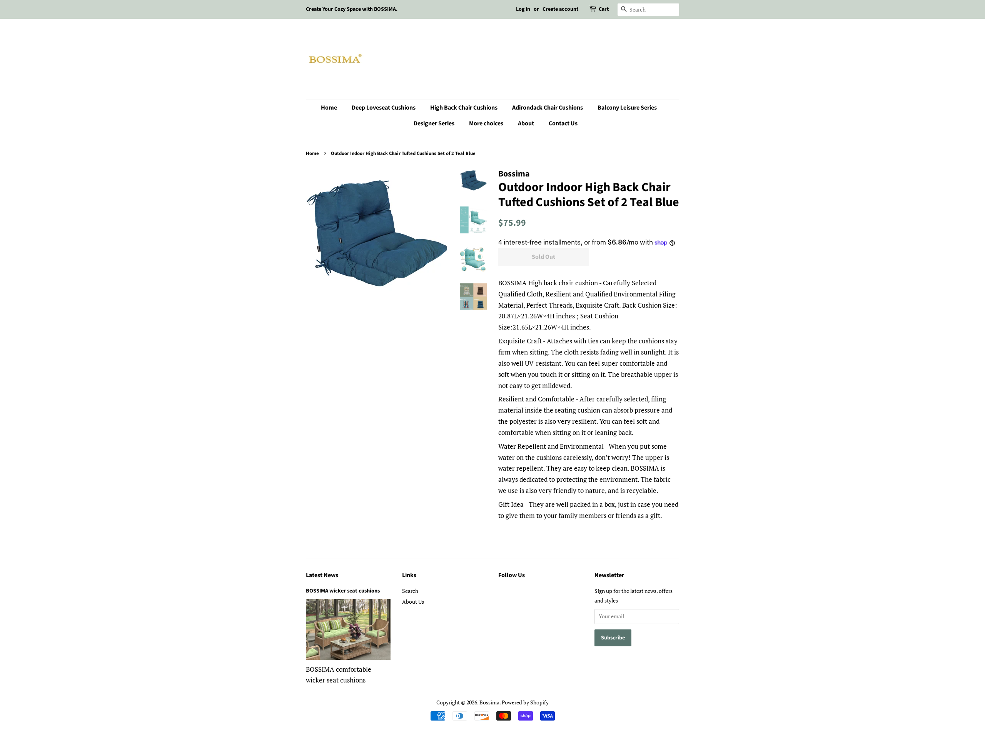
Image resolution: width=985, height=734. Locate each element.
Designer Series (434, 123)
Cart (604, 9)
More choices (486, 123)
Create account (560, 9)
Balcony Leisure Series (627, 107)
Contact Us (563, 123)
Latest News (322, 575)
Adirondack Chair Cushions (547, 107)
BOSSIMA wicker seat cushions (343, 591)
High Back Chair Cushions (464, 107)
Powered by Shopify (525, 702)
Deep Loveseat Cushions (384, 107)
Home (329, 107)
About (526, 123)
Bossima (489, 702)
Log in (523, 9)
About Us (413, 601)
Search (410, 590)
